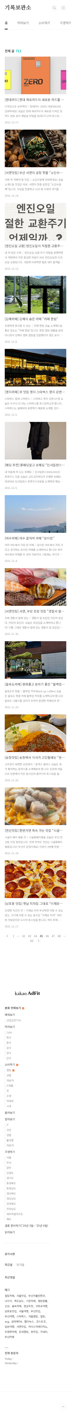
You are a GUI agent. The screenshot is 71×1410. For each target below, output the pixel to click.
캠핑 (9, 1070)
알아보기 (10, 1119)
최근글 (8, 1265)
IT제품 (10, 1085)
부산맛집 (35, 1311)
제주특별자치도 (15, 1214)
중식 (9, 1042)
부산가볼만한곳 (36, 1296)
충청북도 (11, 1183)
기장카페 (31, 1301)
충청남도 (11, 1188)
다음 (38, 940)
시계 (9, 1106)
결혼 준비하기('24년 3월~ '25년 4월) (26, 1226)
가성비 (43, 1332)
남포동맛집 (11, 1311)
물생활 (10, 1140)
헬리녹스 (29, 1321)
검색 (54, 8)
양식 (9, 1053)
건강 (9, 1130)
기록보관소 (18, 8)
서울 (9, 1157)
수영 (9, 1096)
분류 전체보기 (13, 1008)
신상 (7, 1306)
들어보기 (10, 1113)
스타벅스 (21, 1316)
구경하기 (10, 1152)
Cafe (9, 1032)
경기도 (10, 1178)
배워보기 (10, 1015)
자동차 (10, 1080)
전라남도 (11, 1209)
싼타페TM (16, 1321)
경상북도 (11, 1193)
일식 (9, 1048)
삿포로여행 (41, 1306)
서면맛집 (21, 1326)
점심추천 (28, 1306)
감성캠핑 (23, 1332)
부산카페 (9, 1337)
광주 (9, 1168)
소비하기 (44, 22)
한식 (9, 1037)
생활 (9, 1075)
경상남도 (11, 1198)
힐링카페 (9, 1296)
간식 (9, 1058)
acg (7, 1321)
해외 (9, 1219)
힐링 (42, 1316)
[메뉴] (63, 8)
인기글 (20, 1265)
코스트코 (41, 1321)
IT (7, 1125)
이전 (7, 936)
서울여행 (23, 1311)
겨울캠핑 (33, 1316)
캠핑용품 (42, 1301)
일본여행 (9, 1326)
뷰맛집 (34, 1332)
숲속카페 (16, 1306)
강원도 (10, 1173)
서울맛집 (21, 1296)
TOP (63, 1407)
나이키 (8, 1301)
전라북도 (11, 1204)
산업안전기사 (14, 1020)
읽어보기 (10, 1232)
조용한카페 (11, 1332)
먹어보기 (23, 22)
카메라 (10, 1101)
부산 (9, 1162)
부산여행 (9, 1316)
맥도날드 (19, 1301)
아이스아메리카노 (37, 1326)
